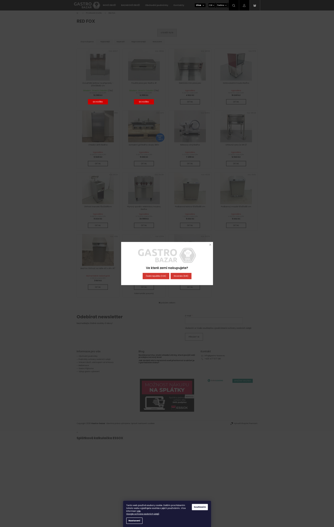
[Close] (210, 244)
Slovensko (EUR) (181, 276)
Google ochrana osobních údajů (142, 513)
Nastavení (134, 520)
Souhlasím (200, 507)
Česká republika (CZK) (156, 276)
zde (139, 511)
